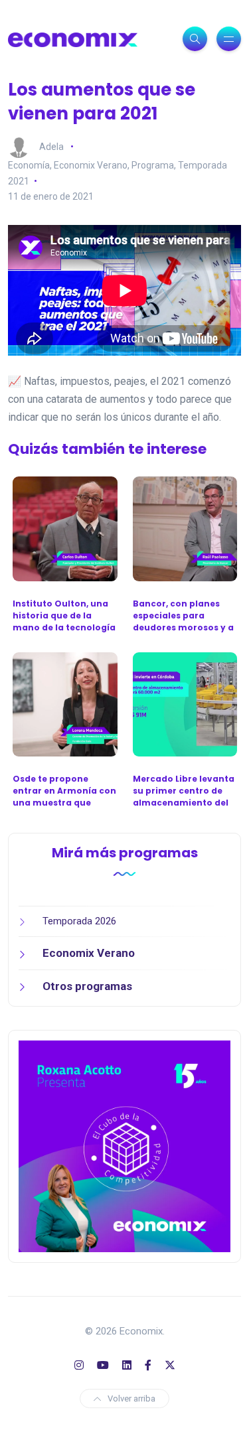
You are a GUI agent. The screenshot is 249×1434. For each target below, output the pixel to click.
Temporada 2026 (79, 921)
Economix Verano (90, 165)
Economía (29, 165)
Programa (152, 165)
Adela (51, 146)
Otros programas (87, 986)
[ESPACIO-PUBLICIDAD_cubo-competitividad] (124, 1146)
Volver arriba (131, 1398)
